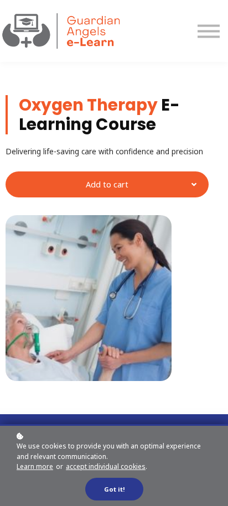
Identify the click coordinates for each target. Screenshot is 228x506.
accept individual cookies (106, 466)
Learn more (35, 466)
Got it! (114, 489)
